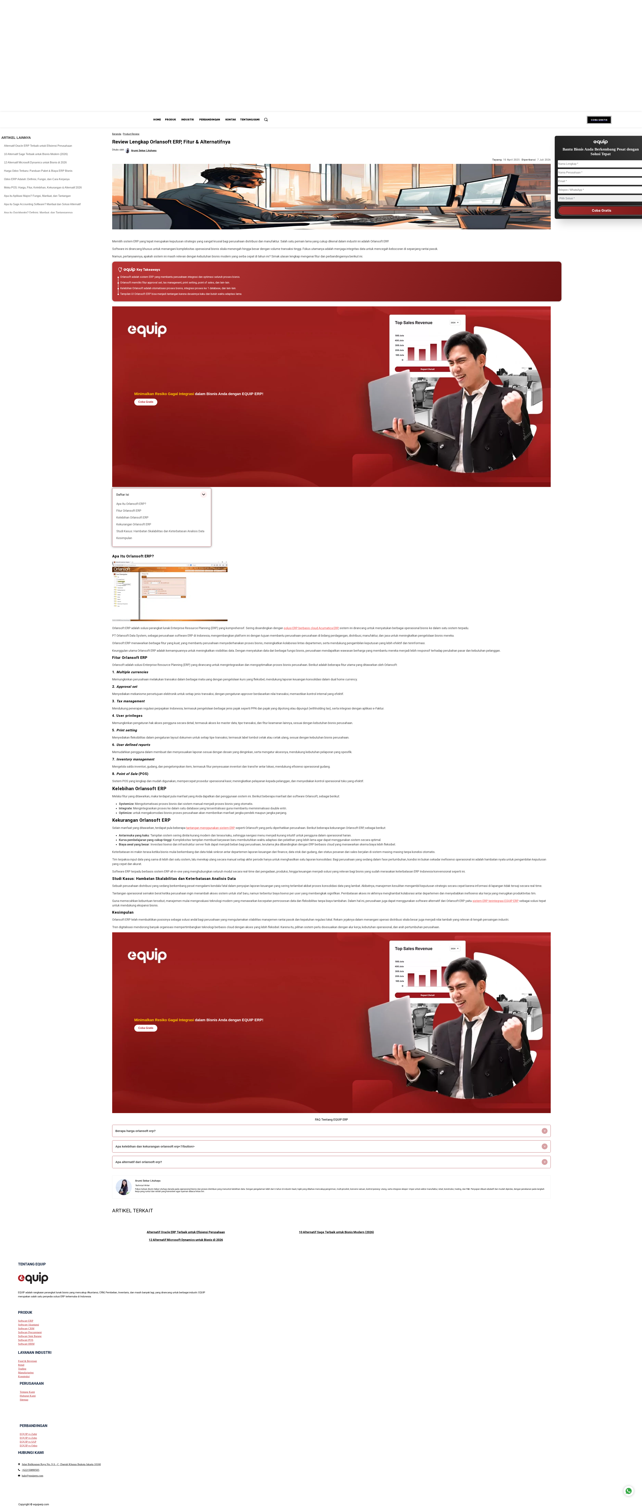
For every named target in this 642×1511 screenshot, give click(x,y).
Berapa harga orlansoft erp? (135, 1131)
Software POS (25, 1340)
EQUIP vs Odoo (28, 1445)
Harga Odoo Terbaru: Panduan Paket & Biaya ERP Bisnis (38, 170)
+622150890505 (30, 1470)
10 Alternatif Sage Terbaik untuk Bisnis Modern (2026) (36, 154)
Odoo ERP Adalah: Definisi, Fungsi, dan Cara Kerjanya (37, 179)
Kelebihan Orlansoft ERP (132, 517)
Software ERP (25, 1320)
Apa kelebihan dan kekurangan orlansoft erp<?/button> (155, 1146)
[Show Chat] (629, 1491)
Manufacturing (26, 1372)
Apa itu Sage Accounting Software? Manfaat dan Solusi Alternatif (42, 204)
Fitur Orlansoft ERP (128, 510)
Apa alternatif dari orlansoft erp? (138, 1162)
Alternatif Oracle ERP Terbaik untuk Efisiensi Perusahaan (38, 145)
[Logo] (33, 1278)
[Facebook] (19, 1305)
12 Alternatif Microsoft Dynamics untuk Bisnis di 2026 (35, 162)
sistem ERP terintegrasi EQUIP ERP (495, 901)
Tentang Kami (27, 1391)
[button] (266, 119)
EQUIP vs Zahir (28, 1434)
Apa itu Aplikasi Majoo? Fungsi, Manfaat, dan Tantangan (37, 195)
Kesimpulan (124, 538)
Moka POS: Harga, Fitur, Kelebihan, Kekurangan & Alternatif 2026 (43, 187)
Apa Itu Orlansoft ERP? (131, 504)
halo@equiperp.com (32, 1475)
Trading (22, 1368)
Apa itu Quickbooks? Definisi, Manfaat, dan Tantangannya (38, 212)
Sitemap (24, 1399)
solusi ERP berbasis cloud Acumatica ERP (311, 628)
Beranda (116, 134)
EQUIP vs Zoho (28, 1437)
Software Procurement (30, 1332)
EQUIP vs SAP (28, 1441)
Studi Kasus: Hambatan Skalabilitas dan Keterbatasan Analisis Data (160, 531)
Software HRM (26, 1343)
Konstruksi (24, 1376)
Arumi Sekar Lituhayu (143, 150)
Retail (21, 1364)
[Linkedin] (31, 1305)
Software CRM (26, 1328)
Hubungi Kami (28, 1395)
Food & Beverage (27, 1361)
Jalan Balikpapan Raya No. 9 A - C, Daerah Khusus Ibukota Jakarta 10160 (61, 1464)
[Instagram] (25, 1305)
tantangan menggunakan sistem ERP (210, 828)
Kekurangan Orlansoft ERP (133, 524)
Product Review (131, 134)
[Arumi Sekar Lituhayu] (128, 150)
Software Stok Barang (29, 1336)
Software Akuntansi (28, 1324)
